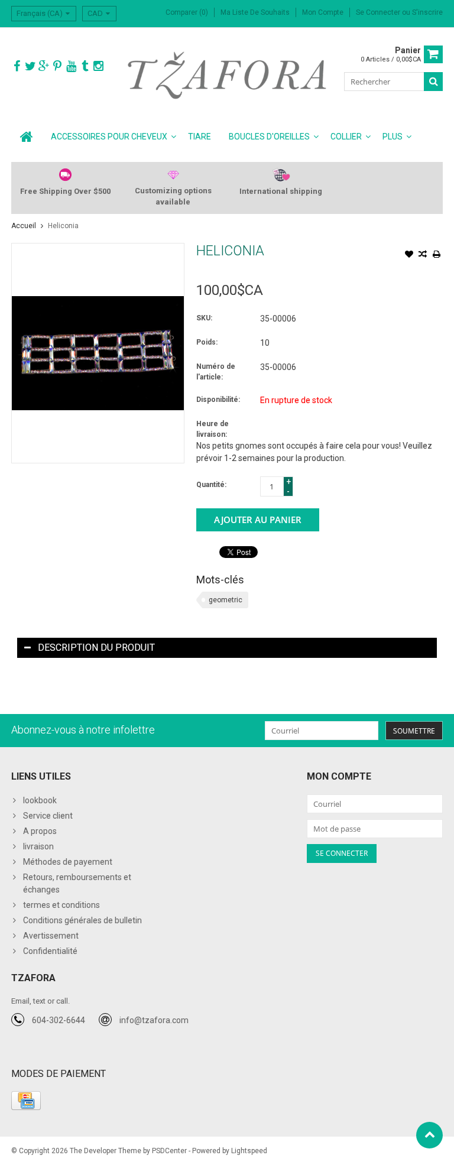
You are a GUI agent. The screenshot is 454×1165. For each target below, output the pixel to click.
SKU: (204, 318)
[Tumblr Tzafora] (84, 66)
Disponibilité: (218, 399)
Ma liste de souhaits (255, 12)
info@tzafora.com (154, 1020)
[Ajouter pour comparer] (422, 255)
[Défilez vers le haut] (429, 1135)
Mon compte (322, 12)
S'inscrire (427, 12)
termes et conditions (61, 905)
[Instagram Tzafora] (98, 66)
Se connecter (379, 12)
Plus (392, 136)
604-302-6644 (58, 1020)
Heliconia (63, 226)
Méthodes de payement (67, 862)
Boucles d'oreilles (269, 136)
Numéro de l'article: (215, 371)
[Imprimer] (436, 255)
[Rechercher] (433, 81)
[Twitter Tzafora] (30, 66)
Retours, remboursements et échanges (77, 883)
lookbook (40, 800)
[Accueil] (26, 137)
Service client (48, 815)
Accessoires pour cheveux (109, 136)
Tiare (199, 136)
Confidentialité (50, 951)
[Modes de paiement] (26, 1100)
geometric (225, 600)
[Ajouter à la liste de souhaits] (409, 255)
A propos (40, 831)
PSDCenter (169, 1151)
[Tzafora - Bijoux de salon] (227, 74)
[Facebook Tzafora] (16, 66)
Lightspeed (249, 1151)
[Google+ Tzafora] (43, 66)
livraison (38, 846)
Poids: (207, 342)
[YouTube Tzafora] (71, 66)
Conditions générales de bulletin (82, 920)
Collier (346, 136)
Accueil (23, 226)
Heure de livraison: (212, 429)
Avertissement (51, 935)
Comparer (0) (187, 12)
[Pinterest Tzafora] (57, 66)
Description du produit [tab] (96, 647)
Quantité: (211, 485)
